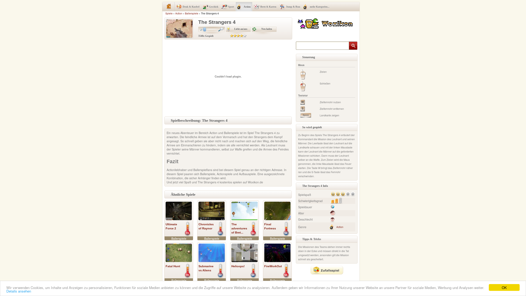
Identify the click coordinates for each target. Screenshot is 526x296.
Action (247, 6)
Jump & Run (293, 6)
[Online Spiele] (326, 22)
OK (504, 287)
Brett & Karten (268, 6)
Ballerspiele (191, 13)
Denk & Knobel (191, 6)
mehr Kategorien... (319, 6)
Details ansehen (18, 291)
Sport (231, 6)
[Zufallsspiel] (327, 270)
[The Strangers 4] (179, 28)
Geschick (213, 6)
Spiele (169, 13)
